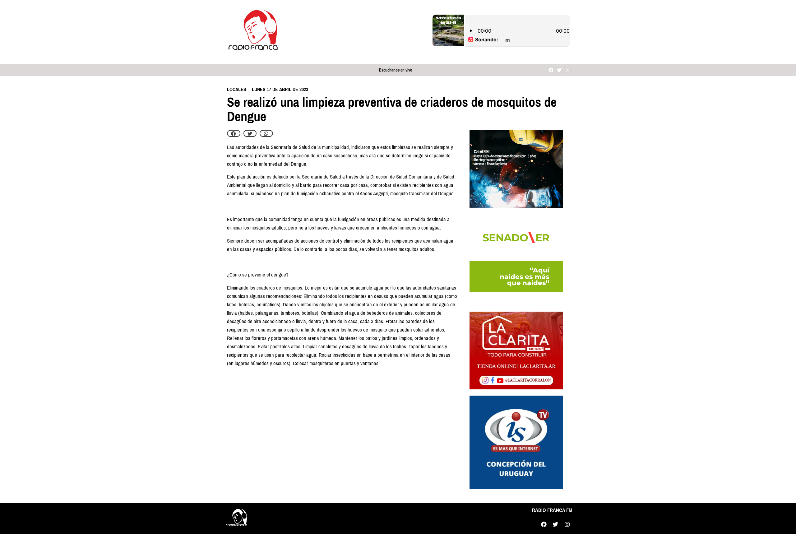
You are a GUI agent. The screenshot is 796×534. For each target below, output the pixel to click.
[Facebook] (551, 70)
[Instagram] (568, 70)
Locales (236, 89)
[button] (233, 133)
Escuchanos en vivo (395, 70)
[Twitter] (559, 70)
